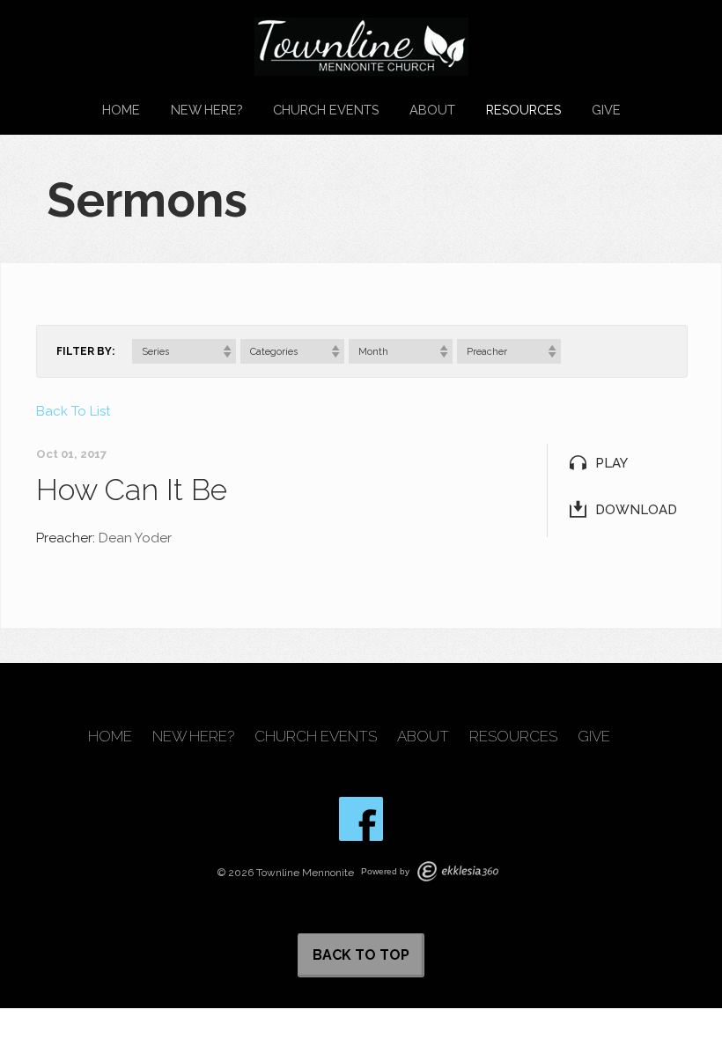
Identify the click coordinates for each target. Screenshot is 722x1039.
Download (636, 510)
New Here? (206, 109)
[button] (184, 352)
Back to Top (361, 955)
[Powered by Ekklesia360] (457, 871)
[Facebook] (361, 819)
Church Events (326, 109)
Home (121, 109)
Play (611, 463)
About (432, 109)
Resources (523, 109)
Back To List (73, 411)
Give (606, 109)
